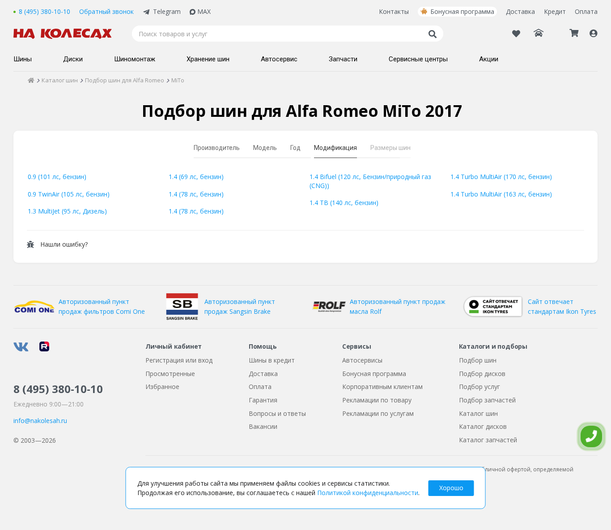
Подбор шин (477, 360)
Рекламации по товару (377, 400)
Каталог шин (478, 413)
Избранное (162, 386)
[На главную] (67, 34)
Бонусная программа (462, 11)
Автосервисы (362, 360)
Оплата (586, 11)
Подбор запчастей (487, 400)
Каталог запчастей (488, 440)
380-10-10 (58, 388)
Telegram (167, 11)
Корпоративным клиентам (382, 386)
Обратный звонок (106, 11)
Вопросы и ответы (277, 413)
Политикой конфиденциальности (367, 492)
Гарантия (263, 400)
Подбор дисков (482, 373)
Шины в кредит (272, 360)
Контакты (394, 11)
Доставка (520, 11)
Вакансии (263, 426)
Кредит (555, 11)
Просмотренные (170, 373)
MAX (204, 11)
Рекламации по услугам (378, 413)
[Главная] (31, 80)
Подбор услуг (479, 386)
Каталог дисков (483, 426)
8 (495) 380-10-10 (44, 11)
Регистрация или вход (178, 360)
